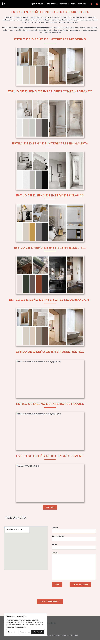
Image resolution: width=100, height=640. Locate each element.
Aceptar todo (38, 632)
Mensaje (54, 552)
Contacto (82, 4)
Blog (73, 4)
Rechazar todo (25, 632)
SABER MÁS (50, 507)
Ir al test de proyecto (80, 584)
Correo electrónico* (58, 536)
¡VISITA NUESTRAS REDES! (50, 601)
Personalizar (12, 632)
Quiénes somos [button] (37, 4)
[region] (25, 624)
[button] (44, 4)
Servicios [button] (63, 4)
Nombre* (55, 527)
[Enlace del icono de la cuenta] (97, 4)
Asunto (54, 544)
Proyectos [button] (51, 4)
